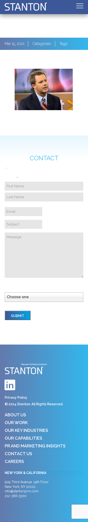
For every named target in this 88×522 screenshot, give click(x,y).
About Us (15, 414)
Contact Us (18, 453)
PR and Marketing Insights (35, 445)
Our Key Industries (26, 430)
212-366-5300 (16, 496)
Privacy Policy (16, 397)
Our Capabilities (23, 438)
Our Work (16, 422)
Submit (17, 316)
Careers (14, 461)
